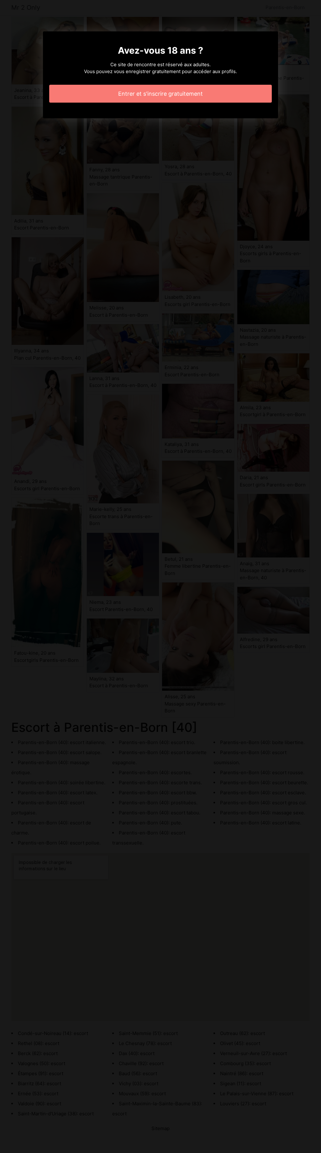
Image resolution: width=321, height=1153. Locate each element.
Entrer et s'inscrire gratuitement (160, 93)
